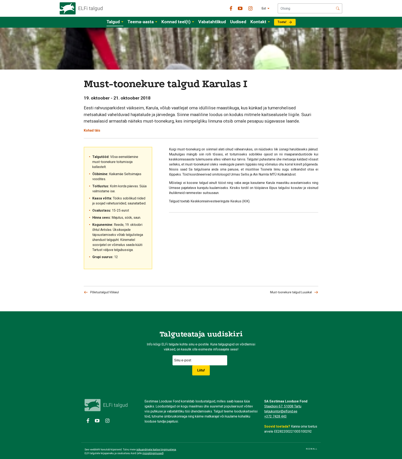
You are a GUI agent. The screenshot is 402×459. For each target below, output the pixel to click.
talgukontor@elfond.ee (280, 411)
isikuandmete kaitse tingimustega (156, 449)
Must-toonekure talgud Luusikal (291, 292)
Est (264, 8)
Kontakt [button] (258, 21)
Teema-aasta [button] (141, 21)
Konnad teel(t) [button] (176, 21)
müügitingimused (152, 453)
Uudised (238, 21)
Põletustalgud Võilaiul (104, 292)
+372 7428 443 (275, 416)
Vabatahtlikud (212, 21)
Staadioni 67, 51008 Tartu (282, 406)
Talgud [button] (113, 21)
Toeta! (281, 22)
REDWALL (311, 449)
